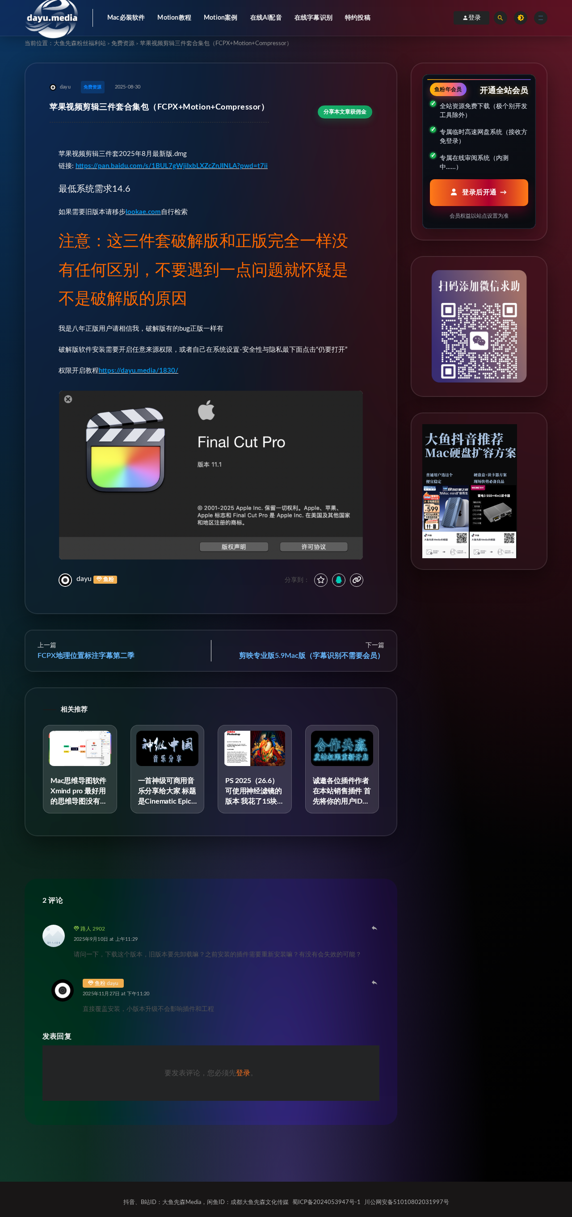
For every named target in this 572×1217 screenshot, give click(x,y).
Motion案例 (221, 18)
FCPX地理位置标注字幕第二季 (86, 655)
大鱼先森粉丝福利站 (80, 43)
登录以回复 (374, 927)
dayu (84, 578)
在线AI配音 (266, 18)
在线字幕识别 (313, 18)
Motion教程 (174, 18)
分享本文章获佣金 (345, 111)
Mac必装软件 (126, 18)
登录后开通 (479, 192)
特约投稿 (357, 18)
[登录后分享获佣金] (338, 580)
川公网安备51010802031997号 (406, 1202)
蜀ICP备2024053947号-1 (326, 1202)
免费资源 (123, 43)
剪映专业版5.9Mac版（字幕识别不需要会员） (311, 655)
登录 (474, 18)
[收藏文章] (321, 580)
